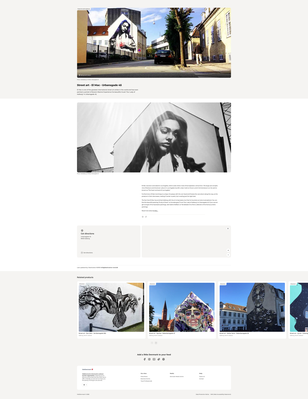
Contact (201, 379)
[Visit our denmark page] (144, 359)
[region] (186, 241)
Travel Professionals (146, 381)
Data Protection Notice (202, 394)
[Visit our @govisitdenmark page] (158, 359)
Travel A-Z (202, 376)
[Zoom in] (228, 250)
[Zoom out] (228, 255)
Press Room (144, 376)
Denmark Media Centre (177, 376)
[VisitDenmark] (87, 369)
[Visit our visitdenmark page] (154, 359)
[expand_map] (228, 228)
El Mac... (155, 210)
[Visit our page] (149, 359)
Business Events (145, 379)
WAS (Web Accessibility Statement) (220, 394)
